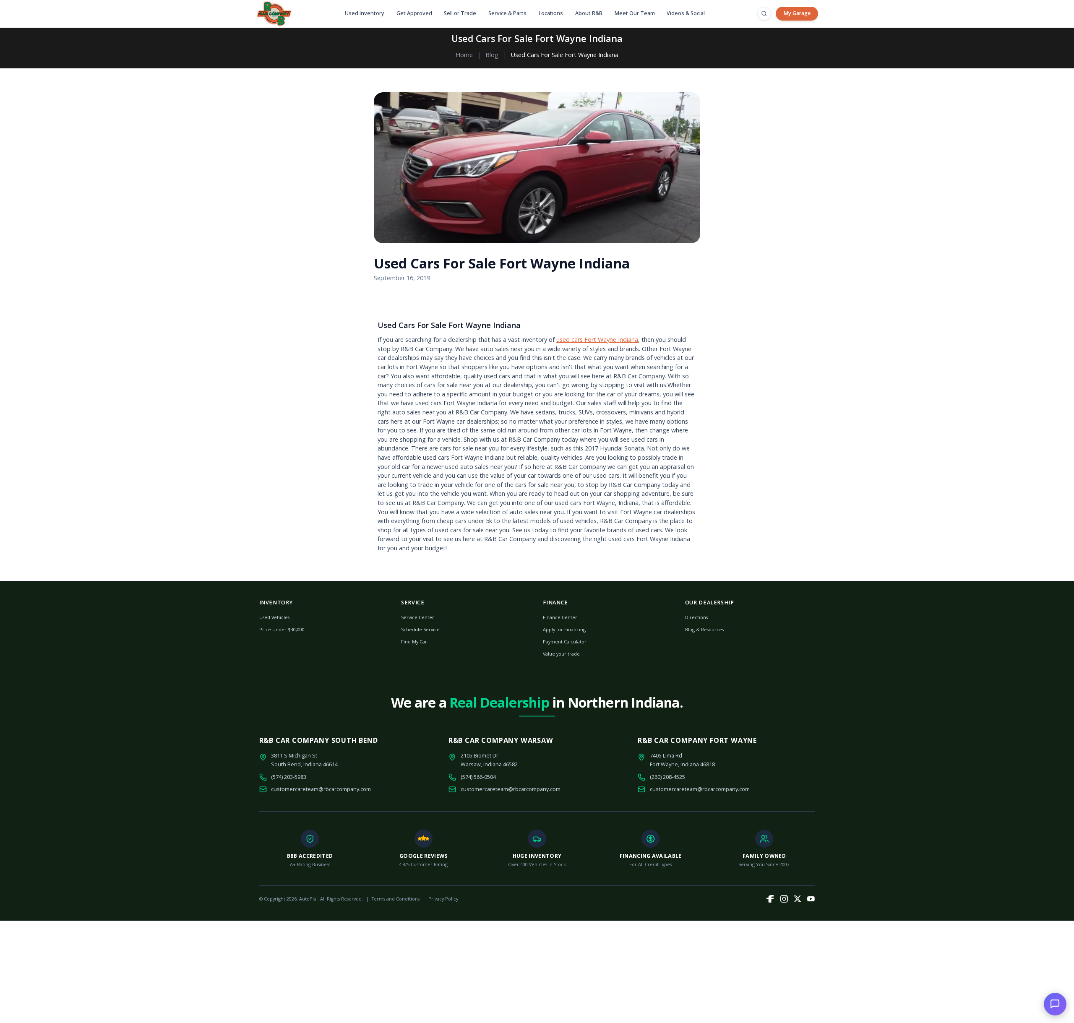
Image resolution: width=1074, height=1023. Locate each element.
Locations (551, 13)
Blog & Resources (704, 629)
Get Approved (414, 13)
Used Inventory (364, 13)
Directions (696, 617)
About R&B (588, 13)
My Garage (797, 13)
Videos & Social (686, 13)
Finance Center (560, 617)
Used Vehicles (274, 617)
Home (464, 55)
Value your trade (561, 654)
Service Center (417, 617)
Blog (491, 55)
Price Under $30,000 (282, 629)
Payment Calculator (565, 641)
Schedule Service (420, 629)
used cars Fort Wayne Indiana (597, 340)
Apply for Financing (564, 629)
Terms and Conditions (396, 898)
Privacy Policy (443, 898)
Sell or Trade (460, 13)
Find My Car (414, 641)
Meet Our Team (635, 13)
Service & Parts (507, 13)
